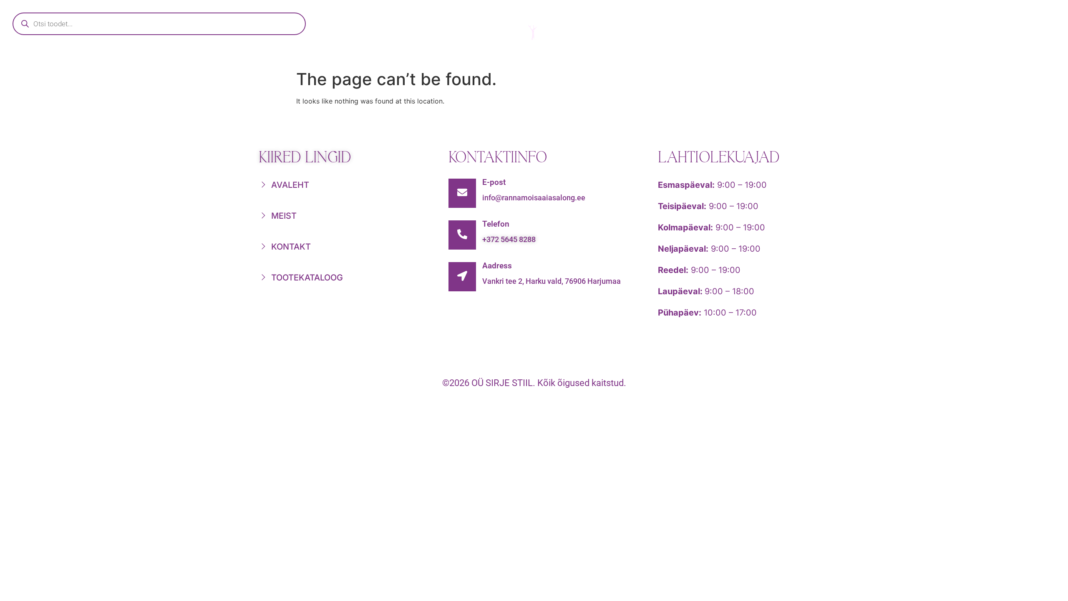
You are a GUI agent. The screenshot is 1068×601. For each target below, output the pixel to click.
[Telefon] (462, 235)
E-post (494, 182)
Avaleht (342, 57)
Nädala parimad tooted (562, 57)
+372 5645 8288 (509, 239)
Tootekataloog (435, 57)
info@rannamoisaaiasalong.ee (533, 197)
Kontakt (738, 57)
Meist (667, 57)
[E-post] (462, 193)
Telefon (495, 224)
